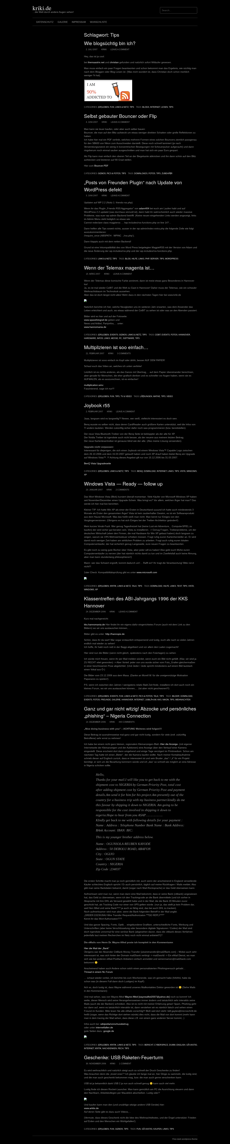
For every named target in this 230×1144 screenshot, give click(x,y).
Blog (128, 259)
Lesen (164, 107)
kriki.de (41, 8)
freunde (106, 699)
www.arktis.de (91, 1108)
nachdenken (109, 1048)
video (170, 396)
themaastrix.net (96, 62)
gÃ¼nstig (191, 1045)
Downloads (140, 173)
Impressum (79, 22)
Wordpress (171, 259)
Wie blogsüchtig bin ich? (110, 43)
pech (121, 1048)
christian (114, 62)
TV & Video (126, 396)
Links (141, 259)
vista (183, 471)
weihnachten (182, 699)
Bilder (175, 696)
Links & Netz (122, 107)
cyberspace (161, 1045)
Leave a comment (119, 49)
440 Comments (127, 722)
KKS (159, 699)
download (150, 471)
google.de (108, 1031)
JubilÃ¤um (150, 699)
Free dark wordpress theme (185, 1139)
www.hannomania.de (95, 327)
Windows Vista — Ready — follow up (123, 483)
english (180, 1045)
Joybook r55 (97, 405)
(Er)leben (103, 107)
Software (128, 338)
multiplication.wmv (93, 385)
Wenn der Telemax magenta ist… (119, 267)
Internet (155, 107)
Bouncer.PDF (101, 165)
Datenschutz (45, 22)
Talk (134, 586)
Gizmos (102, 173)
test (179, 586)
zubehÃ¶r (167, 173)
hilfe (134, 259)
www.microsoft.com (147, 572)
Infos (100, 338)
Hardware (90, 338)
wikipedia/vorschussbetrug (114, 1024)
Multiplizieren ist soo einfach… (116, 347)
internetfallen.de (104, 1027)
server (154, 259)
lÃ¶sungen (146, 396)
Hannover (184, 335)
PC (120, 338)
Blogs (145, 107)
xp (85, 475)
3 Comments (124, 353)
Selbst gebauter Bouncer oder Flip (120, 115)
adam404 (144, 208)
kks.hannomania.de (94, 624)
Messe (114, 338)
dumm (172, 1045)
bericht (148, 1045)
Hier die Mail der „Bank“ (96, 948)
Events (114, 335)
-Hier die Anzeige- (168, 744)
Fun (112, 107)
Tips (132, 107)
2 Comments (122, 490)
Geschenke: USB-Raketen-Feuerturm (123, 1057)
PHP (147, 259)
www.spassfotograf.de (95, 320)
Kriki (104, 49)
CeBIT (158, 335)
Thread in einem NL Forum (98, 972)
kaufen (157, 1129)
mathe (156, 396)
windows (192, 471)
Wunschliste (98, 22)
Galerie (63, 22)
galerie (116, 699)
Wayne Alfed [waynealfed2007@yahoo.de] (147, 996)
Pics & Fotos (114, 173)
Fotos (152, 173)
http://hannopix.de (115, 634)
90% (91, 92)
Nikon (165, 699)
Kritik (113, 586)
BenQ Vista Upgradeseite (97, 463)
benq (140, 471)
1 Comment (125, 1063)
